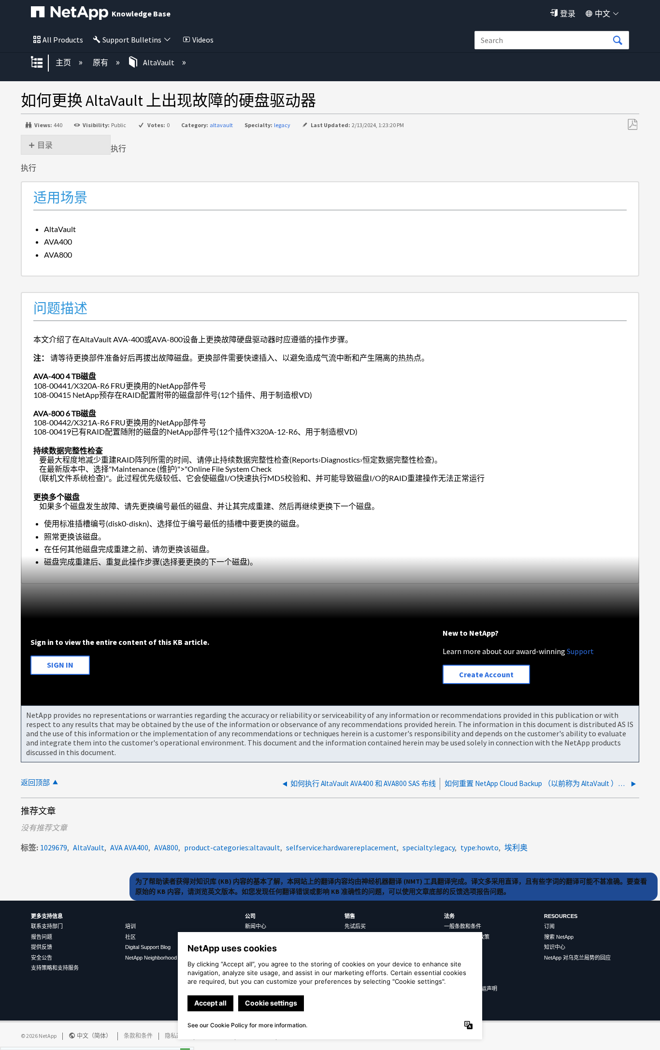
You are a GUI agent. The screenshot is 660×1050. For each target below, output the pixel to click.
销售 (349, 916)
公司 (250, 916)
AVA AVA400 (129, 847)
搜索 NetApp (559, 937)
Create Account (486, 674)
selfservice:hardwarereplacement (341, 847)
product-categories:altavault (232, 847)
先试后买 (355, 926)
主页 (64, 62)
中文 (602, 13)
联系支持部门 (47, 926)
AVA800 (166, 847)
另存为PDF (632, 125)
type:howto (479, 847)
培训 (130, 926)
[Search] (617, 40)
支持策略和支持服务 (55, 968)
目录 (45, 145)
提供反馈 (41, 947)
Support (580, 651)
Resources (560, 916)
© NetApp (39, 1035)
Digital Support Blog (148, 947)
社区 (130, 937)
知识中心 (554, 947)
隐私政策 (176, 1035)
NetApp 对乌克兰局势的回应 (577, 958)
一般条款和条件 (462, 926)
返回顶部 (35, 782)
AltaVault (159, 62)
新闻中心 (255, 926)
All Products (63, 39)
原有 (101, 62)
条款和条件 (138, 1035)
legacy (282, 125)
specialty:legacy (428, 847)
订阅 (549, 926)
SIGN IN (60, 665)
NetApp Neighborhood (151, 958)
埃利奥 (516, 847)
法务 (449, 916)
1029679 (53, 847)
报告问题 (41, 937)
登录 (567, 13)
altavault (221, 125)
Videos (203, 39)
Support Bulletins (131, 39)
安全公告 (41, 958)
